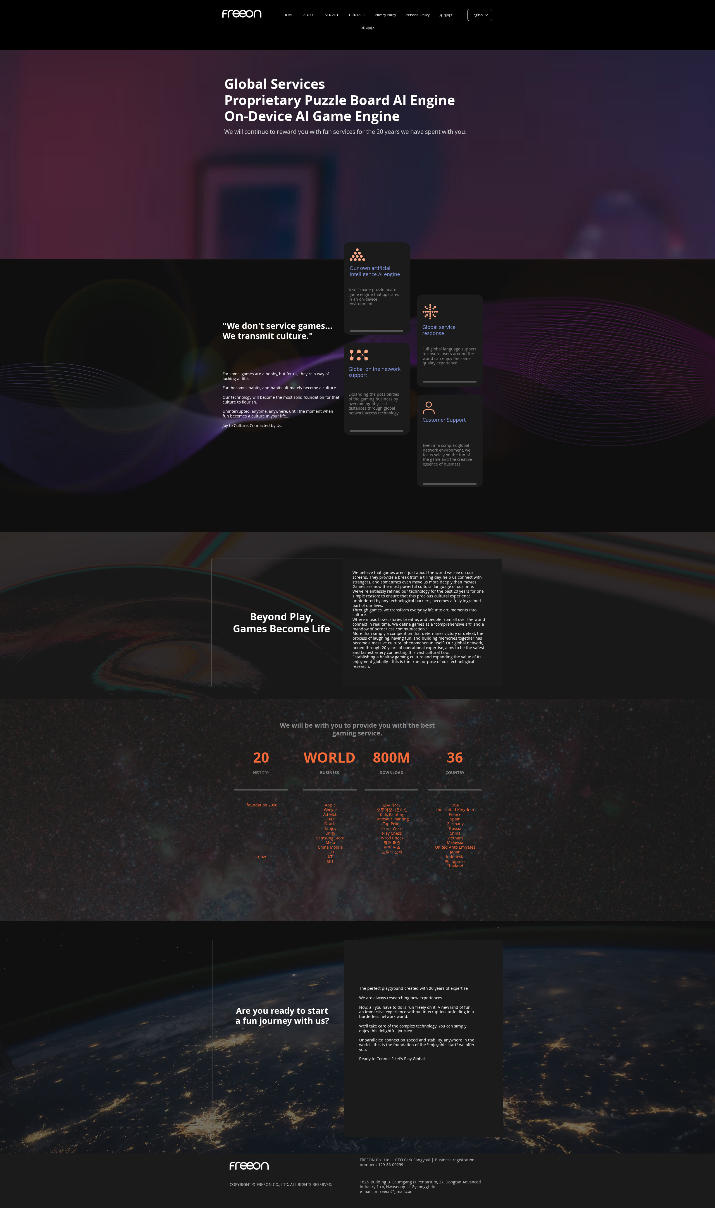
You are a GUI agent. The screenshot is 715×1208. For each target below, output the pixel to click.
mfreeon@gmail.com (394, 1191)
